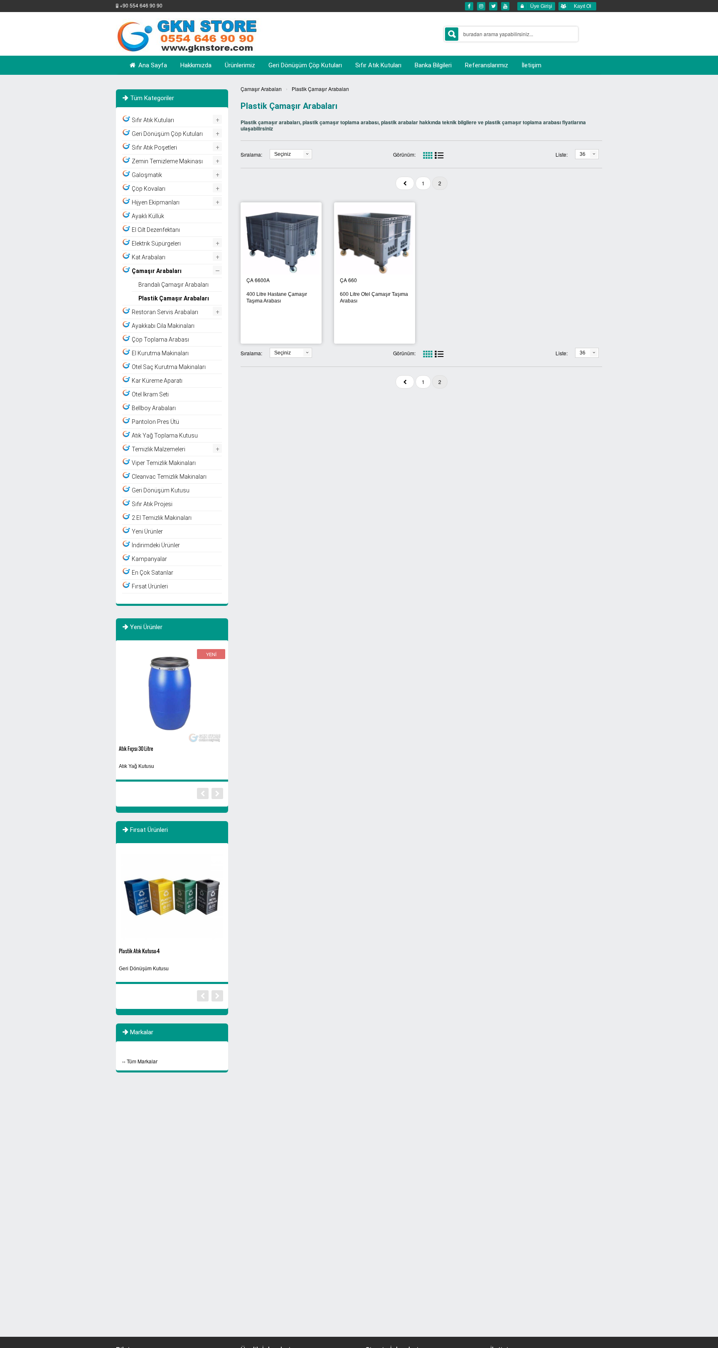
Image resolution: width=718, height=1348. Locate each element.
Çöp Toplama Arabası (160, 339)
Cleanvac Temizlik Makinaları (169, 476)
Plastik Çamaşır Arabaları (320, 88)
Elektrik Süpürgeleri (156, 243)
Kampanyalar (149, 559)
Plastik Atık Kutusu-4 (139, 951)
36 (582, 154)
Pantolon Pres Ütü (155, 421)
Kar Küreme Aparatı (157, 380)
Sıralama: (251, 154)
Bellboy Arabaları (154, 408)
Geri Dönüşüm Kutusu (160, 490)
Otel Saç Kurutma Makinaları (169, 367)
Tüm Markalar (142, 1061)
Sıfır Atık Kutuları (153, 120)
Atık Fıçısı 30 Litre (136, 748)
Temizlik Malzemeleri (158, 449)
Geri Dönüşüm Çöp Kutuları (167, 133)
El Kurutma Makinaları (160, 353)
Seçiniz (282, 154)
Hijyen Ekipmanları (156, 202)
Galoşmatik (147, 175)
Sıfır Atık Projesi (152, 504)
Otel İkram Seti (150, 394)
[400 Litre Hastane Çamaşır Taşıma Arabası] (281, 240)
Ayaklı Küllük (148, 216)
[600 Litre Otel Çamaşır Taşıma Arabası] (374, 240)
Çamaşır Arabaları (261, 88)
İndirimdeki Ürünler (156, 545)
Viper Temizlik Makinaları (164, 463)
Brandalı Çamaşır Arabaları (173, 284)
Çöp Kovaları (148, 188)
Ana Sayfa (152, 65)
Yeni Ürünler (147, 531)
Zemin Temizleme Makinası (167, 161)
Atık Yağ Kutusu (136, 766)
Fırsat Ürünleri (150, 586)
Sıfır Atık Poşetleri (154, 147)
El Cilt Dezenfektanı (156, 229)
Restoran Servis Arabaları (165, 312)
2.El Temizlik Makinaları (162, 517)
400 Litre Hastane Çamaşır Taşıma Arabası (276, 297)
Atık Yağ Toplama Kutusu (165, 435)
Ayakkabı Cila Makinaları (163, 325)
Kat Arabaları (148, 257)
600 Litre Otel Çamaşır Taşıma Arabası (374, 297)
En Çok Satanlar (152, 572)
